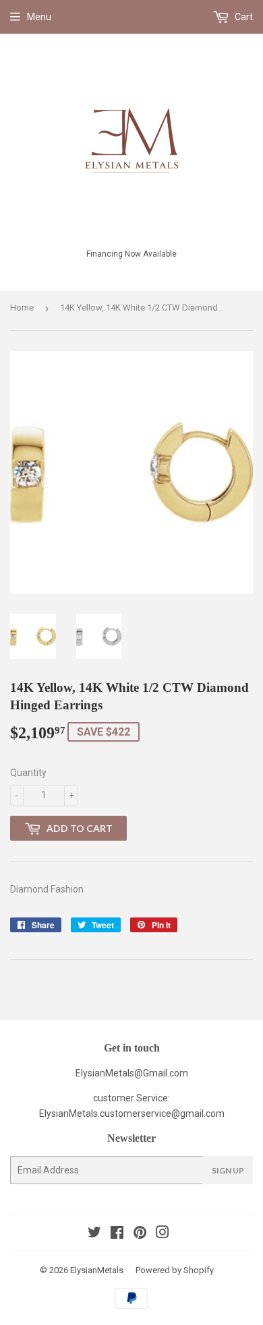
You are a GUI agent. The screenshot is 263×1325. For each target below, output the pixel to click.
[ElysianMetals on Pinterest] (140, 1234)
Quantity (28, 772)
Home (22, 307)
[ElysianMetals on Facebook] (117, 1234)
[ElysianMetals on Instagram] (162, 1234)
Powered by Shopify (175, 1270)
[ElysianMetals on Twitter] (94, 1234)
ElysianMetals (96, 1270)
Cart (243, 16)
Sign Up (228, 1170)
